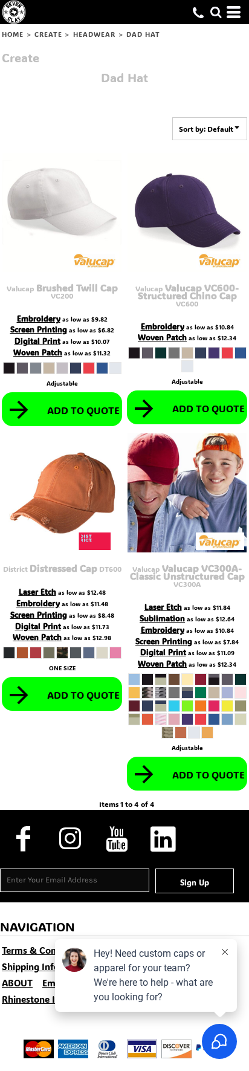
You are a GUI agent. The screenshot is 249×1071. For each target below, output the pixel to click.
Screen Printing (38, 329)
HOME (13, 34)
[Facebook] (23, 838)
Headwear (94, 34)
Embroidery (38, 318)
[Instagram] (70, 838)
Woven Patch (37, 352)
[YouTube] (116, 838)
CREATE (48, 34)
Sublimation (162, 618)
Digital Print (37, 340)
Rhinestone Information (52, 999)
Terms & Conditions (43, 950)
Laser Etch (37, 591)
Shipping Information (47, 966)
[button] (216, 12)
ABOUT (17, 983)
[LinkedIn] (163, 838)
